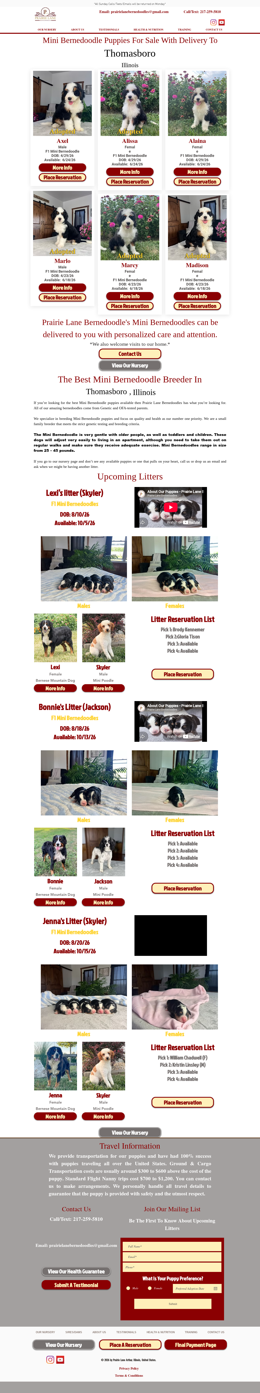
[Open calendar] (215, 1288)
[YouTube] (222, 22)
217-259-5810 (210, 11)
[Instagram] (213, 22)
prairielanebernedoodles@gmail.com (83, 1245)
